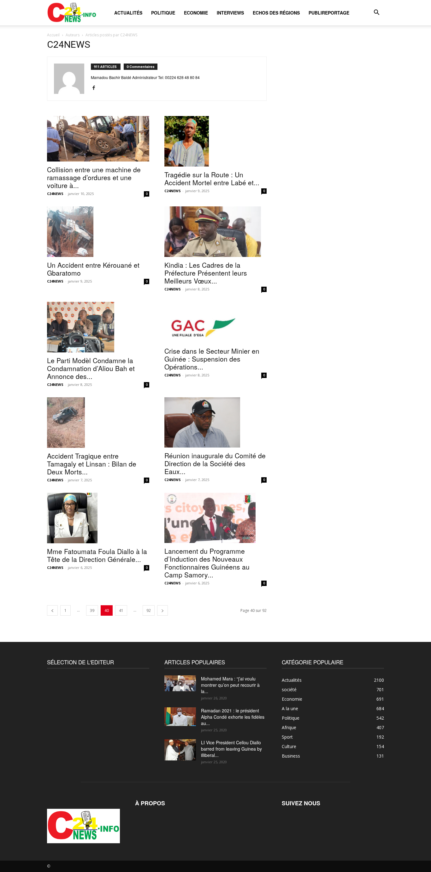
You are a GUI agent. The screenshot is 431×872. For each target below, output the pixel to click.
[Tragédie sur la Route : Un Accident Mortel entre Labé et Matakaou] (215, 141)
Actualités (128, 12)
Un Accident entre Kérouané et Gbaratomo (93, 268)
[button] (376, 13)
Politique (163, 12)
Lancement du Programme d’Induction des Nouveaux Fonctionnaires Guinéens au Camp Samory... (207, 562)
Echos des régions (276, 12)
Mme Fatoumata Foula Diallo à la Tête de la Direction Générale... (97, 555)
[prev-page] (52, 610)
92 (148, 610)
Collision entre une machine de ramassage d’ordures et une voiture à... (94, 177)
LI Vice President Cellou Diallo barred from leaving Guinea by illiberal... (231, 748)
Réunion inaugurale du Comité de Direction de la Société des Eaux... (215, 463)
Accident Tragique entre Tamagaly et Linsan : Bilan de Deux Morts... (91, 463)
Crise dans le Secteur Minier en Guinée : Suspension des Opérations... (211, 358)
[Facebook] (96, 88)
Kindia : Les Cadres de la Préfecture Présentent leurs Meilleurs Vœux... (205, 272)
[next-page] (162, 610)
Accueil (53, 35)
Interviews (230, 12)
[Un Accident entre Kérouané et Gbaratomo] (98, 231)
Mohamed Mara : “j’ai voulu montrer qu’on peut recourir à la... (230, 684)
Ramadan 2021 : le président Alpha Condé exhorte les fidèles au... (232, 716)
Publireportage (329, 12)
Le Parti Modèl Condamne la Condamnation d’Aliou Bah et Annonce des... (91, 368)
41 (121, 610)
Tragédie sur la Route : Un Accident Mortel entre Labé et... (211, 178)
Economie (196, 12)
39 (92, 610)
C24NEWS (55, 193)
